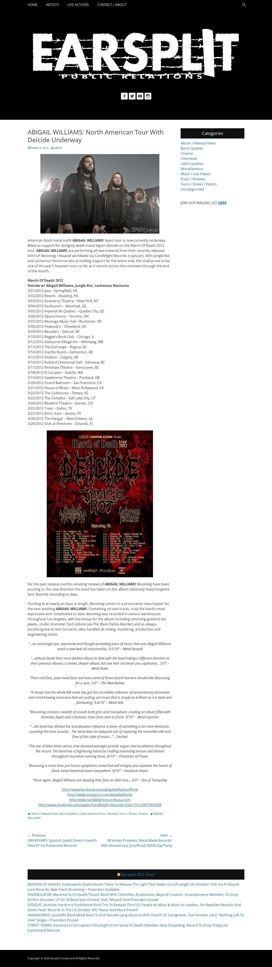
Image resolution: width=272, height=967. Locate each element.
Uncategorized (192, 189)
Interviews (189, 158)
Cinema (187, 153)
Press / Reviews (108, 813)
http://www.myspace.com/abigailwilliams (100, 794)
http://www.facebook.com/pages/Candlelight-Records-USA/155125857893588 (100, 804)
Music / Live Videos (196, 174)
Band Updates (69, 813)
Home (33, 4)
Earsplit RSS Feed (138, 874)
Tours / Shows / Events (133, 813)
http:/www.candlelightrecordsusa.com (99, 799)
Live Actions (78, 4)
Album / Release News (45, 813)
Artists (52, 4)
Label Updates (88, 813)
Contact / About (111, 4)
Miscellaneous (192, 168)
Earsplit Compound (62, 958)
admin (58, 148)
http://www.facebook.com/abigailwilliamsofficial (100, 789)
